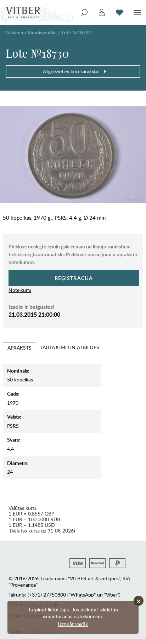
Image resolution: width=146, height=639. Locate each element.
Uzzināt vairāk (73, 624)
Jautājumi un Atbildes (69, 347)
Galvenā (14, 32)
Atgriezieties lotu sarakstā (70, 71)
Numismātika (42, 32)
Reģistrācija (74, 278)
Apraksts (19, 347)
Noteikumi (20, 290)
